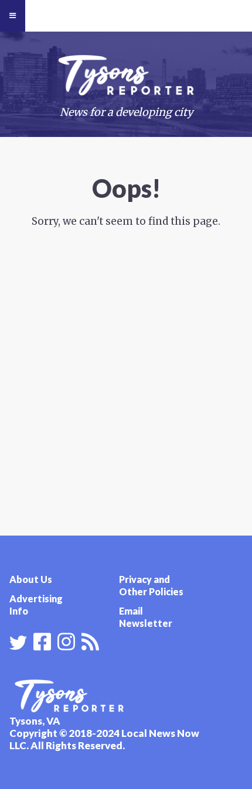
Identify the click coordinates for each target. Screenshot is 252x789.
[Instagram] (66, 640)
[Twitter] (18, 642)
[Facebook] (42, 640)
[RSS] (90, 640)
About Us (30, 579)
